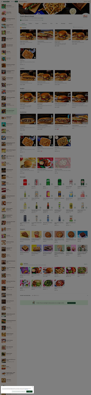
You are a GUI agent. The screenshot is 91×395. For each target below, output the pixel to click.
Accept (29, 391)
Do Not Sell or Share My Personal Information (19, 391)
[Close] (32, 387)
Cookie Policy (26, 389)
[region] (17, 389)
